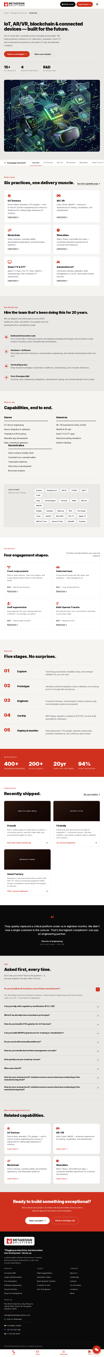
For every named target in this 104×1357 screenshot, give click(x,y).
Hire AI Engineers (44, 1289)
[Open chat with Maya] (96, 1349)
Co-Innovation (75, 1285)
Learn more (12, 217)
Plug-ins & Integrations (13, 1293)
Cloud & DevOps (10, 1289)
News (72, 1293)
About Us (73, 1273)
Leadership (74, 1277)
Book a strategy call (65, 1220)
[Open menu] (97, 4)
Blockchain (71, 163)
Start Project (84, 4)
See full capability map (87, 184)
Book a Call (68, 4)
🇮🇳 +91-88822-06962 (12, 1326)
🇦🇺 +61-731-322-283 (12, 1330)
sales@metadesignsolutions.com (17, 1315)
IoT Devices (48, 163)
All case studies (91, 794)
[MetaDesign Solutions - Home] (14, 4)
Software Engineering (12, 1285)
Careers (73, 1281)
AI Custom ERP (10, 1273)
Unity (38, 501)
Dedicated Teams (44, 1277)
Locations (74, 1289)
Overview (36, 163)
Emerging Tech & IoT (19, 13)
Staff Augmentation (44, 1273)
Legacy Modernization (13, 1277)
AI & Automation (10, 1281)
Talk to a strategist (15, 54)
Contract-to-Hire (43, 1285)
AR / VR (60, 163)
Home (6, 13)
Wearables (83, 163)
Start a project (36, 1220)
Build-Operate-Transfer (46, 1281)
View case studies (42, 54)
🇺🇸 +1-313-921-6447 (12, 1334)
